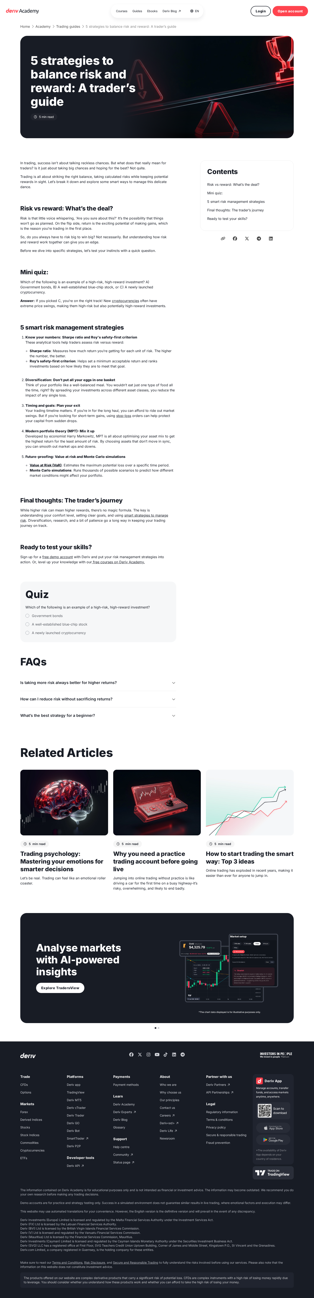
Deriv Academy (124, 1104)
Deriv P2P (74, 1146)
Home (25, 26)
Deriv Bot (73, 1130)
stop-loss (123, 416)
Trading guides (68, 26)
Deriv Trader (75, 1115)
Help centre (121, 1147)
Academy (43, 26)
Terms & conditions (219, 1119)
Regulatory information (222, 1112)
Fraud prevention (218, 1142)
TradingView (75, 1092)
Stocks (25, 1127)
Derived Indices (31, 1119)
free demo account (57, 557)
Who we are (168, 1084)
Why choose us (170, 1092)
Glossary (119, 1127)
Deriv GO (73, 1123)
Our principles (169, 1100)
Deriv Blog (120, 1119)
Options (25, 1092)
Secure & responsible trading (226, 1135)
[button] (195, 11)
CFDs (24, 1084)
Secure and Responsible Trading (135, 1262)
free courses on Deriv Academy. (118, 562)
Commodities (29, 1142)
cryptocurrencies (125, 301)
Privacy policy (216, 1127)
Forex (24, 1112)
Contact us (167, 1107)
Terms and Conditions (67, 1262)
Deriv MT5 (74, 1100)
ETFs (23, 1158)
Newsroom (167, 1138)
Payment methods (126, 1084)
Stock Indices (29, 1135)
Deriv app (74, 1084)
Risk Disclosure (94, 1262)
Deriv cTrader (76, 1107)
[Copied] (223, 238)
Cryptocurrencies (32, 1150)
